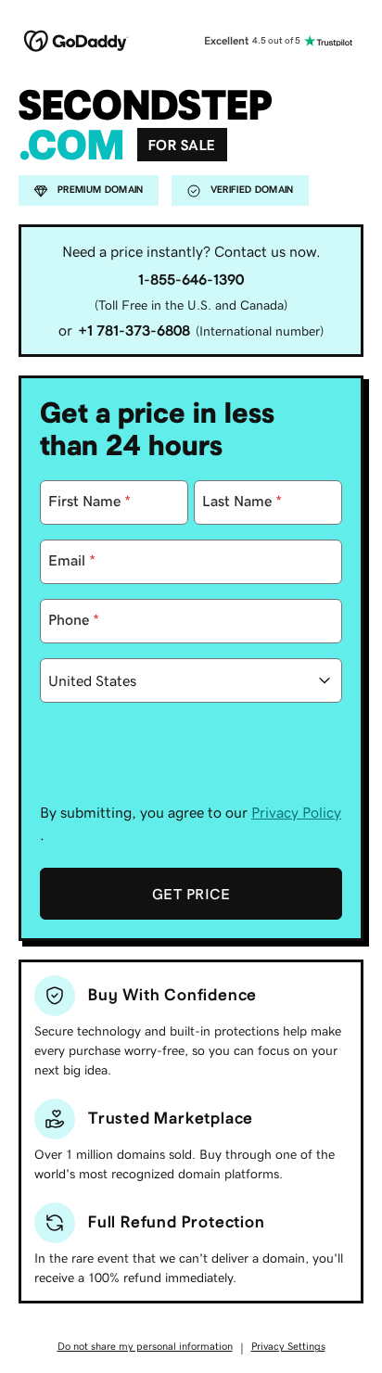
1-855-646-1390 (191, 279)
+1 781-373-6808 (134, 330)
